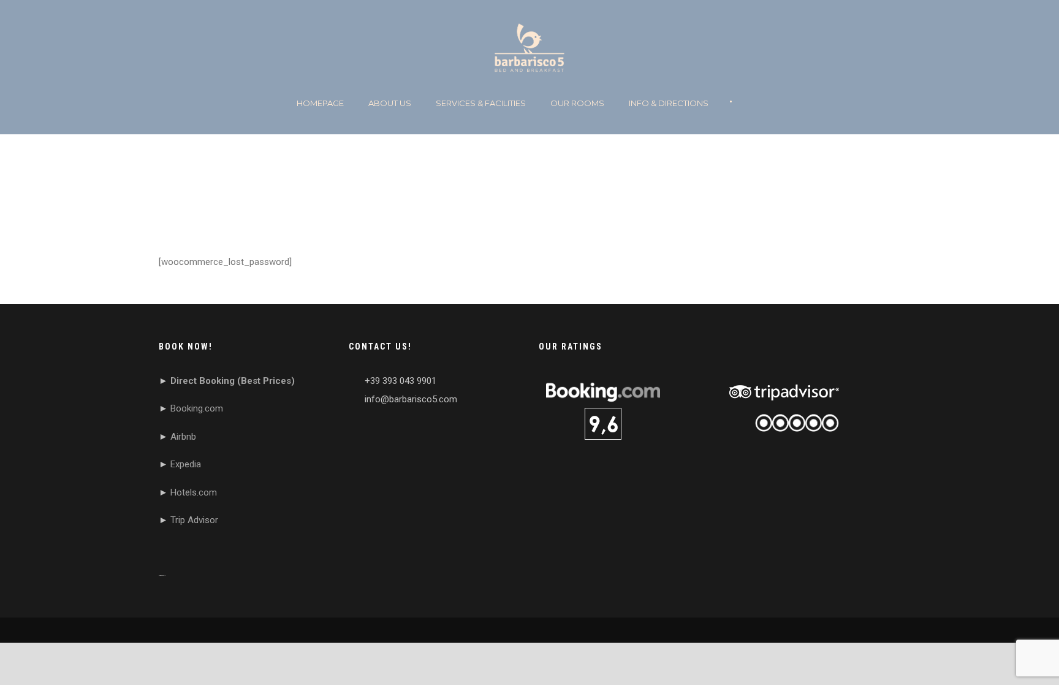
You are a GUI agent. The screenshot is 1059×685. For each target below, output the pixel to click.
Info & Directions (668, 103)
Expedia (185, 464)
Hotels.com (193, 492)
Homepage (320, 103)
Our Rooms (577, 103)
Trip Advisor (194, 520)
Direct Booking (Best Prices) (232, 380)
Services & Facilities (481, 103)
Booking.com (196, 408)
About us (389, 103)
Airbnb (183, 436)
